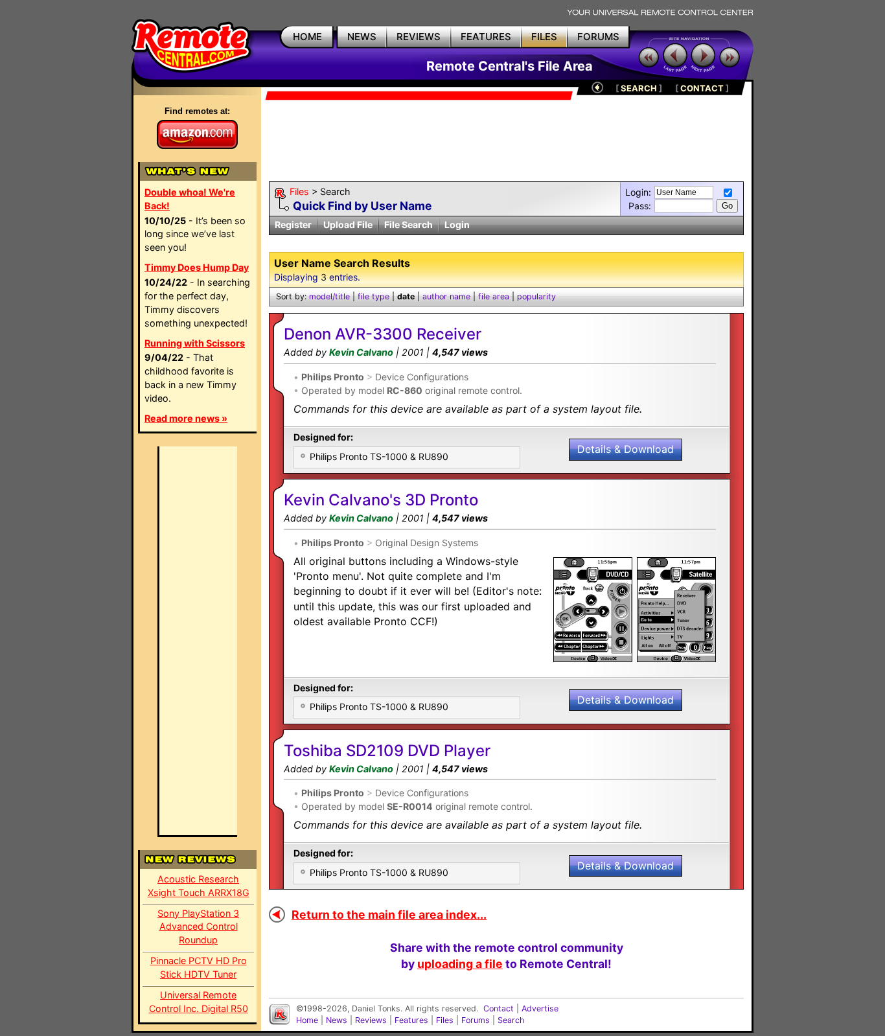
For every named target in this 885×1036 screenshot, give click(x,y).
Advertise (540, 1008)
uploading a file (460, 964)
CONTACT (702, 88)
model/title (329, 296)
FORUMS (598, 36)
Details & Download (625, 449)
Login (457, 224)
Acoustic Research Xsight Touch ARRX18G (198, 885)
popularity (536, 296)
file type (373, 296)
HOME (307, 36)
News (336, 1020)
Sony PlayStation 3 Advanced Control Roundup (198, 927)
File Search (408, 224)
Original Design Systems (426, 542)
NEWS (361, 36)
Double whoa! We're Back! (189, 199)
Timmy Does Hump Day (196, 267)
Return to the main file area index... (389, 914)
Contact (498, 1008)
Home (307, 1020)
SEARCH (639, 88)
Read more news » (185, 418)
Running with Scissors (194, 343)
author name (446, 296)
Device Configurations (421, 376)
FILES (544, 36)
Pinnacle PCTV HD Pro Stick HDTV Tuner (198, 967)
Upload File (348, 224)
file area (493, 296)
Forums (475, 1020)
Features (411, 1020)
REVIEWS (419, 36)
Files (299, 191)
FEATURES (486, 36)
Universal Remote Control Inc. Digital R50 (198, 1001)
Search (511, 1020)
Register (293, 224)
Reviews (371, 1020)
